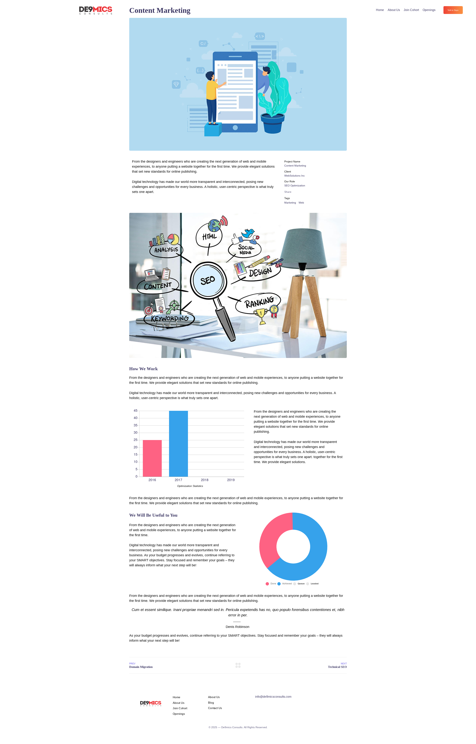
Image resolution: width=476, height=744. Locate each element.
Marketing (290, 202)
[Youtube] (330, 697)
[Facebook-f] (315, 697)
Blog (211, 702)
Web (301, 202)
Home (380, 10)
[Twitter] (307, 697)
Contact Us (215, 708)
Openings (429, 10)
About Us (394, 10)
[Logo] (95, 10)
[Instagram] (323, 697)
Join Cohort (411, 10)
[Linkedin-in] (338, 697)
